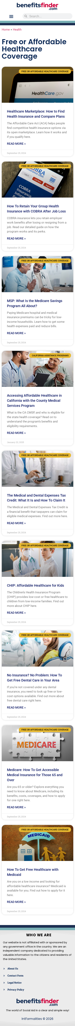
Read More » (16, 143)
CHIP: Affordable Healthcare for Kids (35, 585)
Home (6, 29)
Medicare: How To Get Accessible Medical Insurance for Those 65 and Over (34, 775)
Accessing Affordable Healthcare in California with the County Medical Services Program (34, 400)
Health (17, 29)
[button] (11, 16)
